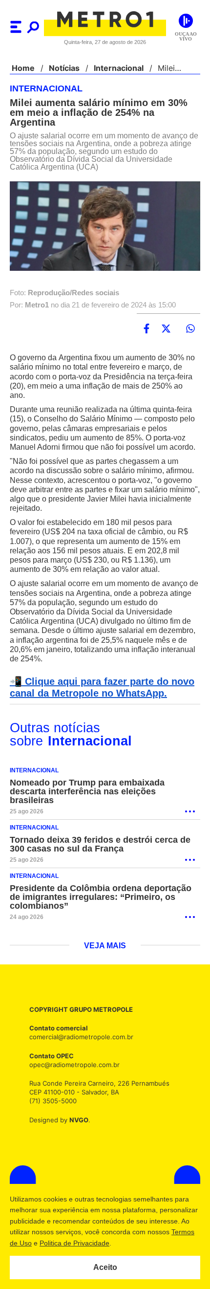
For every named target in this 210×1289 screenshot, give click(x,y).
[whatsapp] (190, 330)
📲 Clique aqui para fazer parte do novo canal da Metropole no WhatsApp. (99, 698)
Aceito (105, 1267)
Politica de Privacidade (122, 1243)
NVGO (76, 1132)
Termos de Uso (57, 1243)
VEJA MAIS (105, 958)
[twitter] (166, 330)
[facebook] (146, 330)
